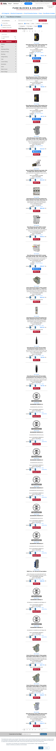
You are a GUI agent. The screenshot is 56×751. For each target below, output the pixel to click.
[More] (21, 3)
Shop (9, 3)
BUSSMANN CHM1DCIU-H (36, 432)
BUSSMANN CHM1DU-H (36, 599)
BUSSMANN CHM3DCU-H (36, 515)
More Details (36, 43)
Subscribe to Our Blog (15, 734)
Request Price (36, 416)
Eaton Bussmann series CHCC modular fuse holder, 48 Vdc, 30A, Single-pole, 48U (36, 138)
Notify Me (37, 58)
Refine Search (43, 20)
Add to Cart (36, 61)
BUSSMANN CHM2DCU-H (36, 460)
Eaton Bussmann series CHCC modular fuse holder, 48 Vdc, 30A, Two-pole (36, 227)
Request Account (47, 1)
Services (15, 3)
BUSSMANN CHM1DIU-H (36, 627)
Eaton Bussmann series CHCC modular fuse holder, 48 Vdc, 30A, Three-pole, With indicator (36, 256)
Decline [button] (46, 747)
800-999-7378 (25, 1)
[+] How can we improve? (50, 6)
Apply (40, 26)
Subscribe (43, 734)
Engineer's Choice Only (7, 27)
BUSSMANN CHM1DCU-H (36, 404)
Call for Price (44, 413)
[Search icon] (54, 3)
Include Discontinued (7, 25)
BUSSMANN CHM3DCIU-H (36, 543)
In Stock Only (5, 23)
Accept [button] (41, 747)
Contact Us (28, 3)
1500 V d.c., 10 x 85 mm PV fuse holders (36, 571)
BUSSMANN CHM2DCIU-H (36, 487)
